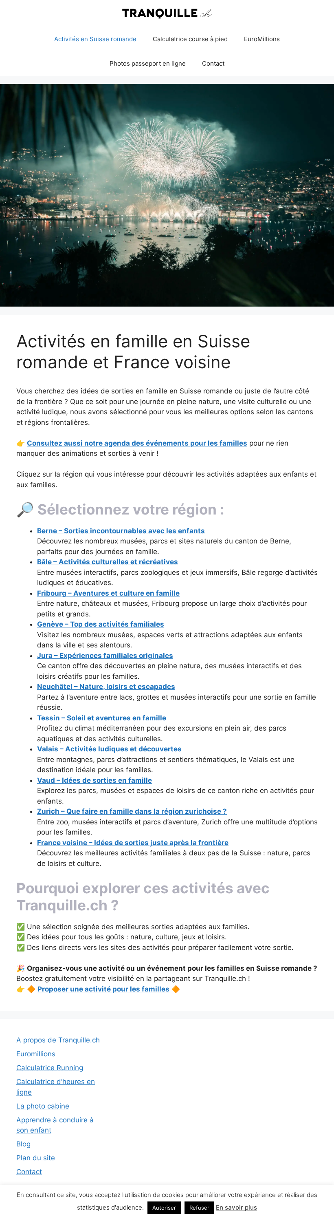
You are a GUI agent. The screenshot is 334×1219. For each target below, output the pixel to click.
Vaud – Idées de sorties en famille (94, 780)
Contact (213, 63)
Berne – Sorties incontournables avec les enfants (121, 531)
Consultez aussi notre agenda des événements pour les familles (137, 443)
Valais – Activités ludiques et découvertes (109, 749)
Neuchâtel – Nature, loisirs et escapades (106, 686)
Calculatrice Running (49, 1068)
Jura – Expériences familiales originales (105, 655)
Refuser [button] (199, 1207)
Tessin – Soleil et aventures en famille (101, 718)
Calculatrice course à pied (190, 39)
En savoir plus (236, 1207)
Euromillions (35, 1054)
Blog (23, 1144)
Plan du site (35, 1158)
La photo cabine (42, 1106)
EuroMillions (262, 39)
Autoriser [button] (164, 1207)
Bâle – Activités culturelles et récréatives (107, 562)
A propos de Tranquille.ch (58, 1040)
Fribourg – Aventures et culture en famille (108, 593)
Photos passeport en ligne (148, 63)
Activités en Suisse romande (95, 39)
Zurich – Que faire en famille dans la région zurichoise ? (132, 811)
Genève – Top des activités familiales (100, 624)
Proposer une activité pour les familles (103, 989)
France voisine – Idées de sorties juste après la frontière (133, 843)
